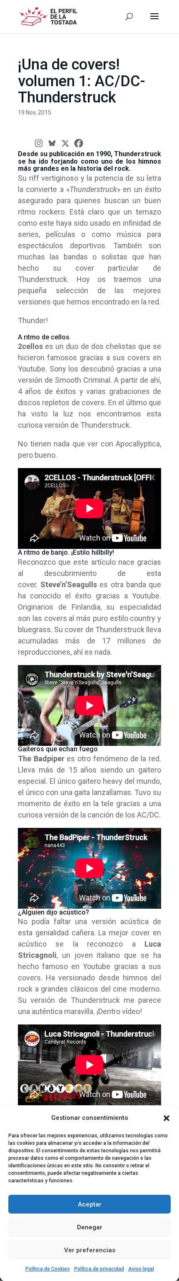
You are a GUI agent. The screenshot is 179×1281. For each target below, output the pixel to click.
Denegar (89, 1227)
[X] (65, 143)
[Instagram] (39, 143)
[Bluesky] (52, 143)
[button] (166, 1118)
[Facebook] (79, 143)
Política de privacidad (99, 1269)
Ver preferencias (89, 1250)
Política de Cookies (47, 1269)
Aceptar (90, 1204)
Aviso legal (141, 1269)
